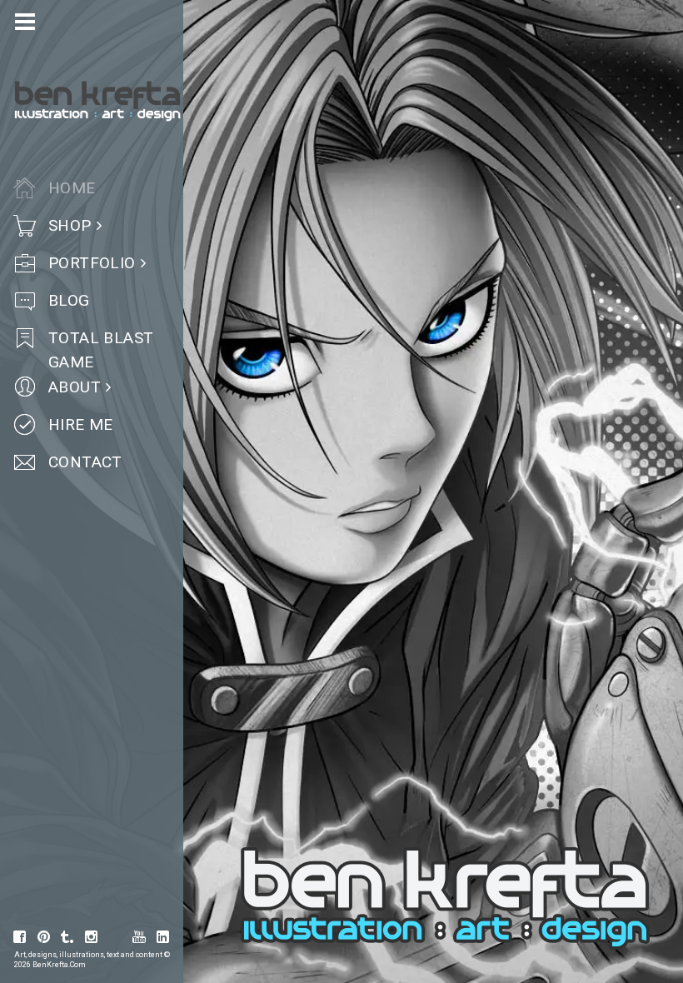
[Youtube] (139, 937)
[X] (115, 937)
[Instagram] (91, 937)
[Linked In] (163, 937)
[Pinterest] (44, 937)
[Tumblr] (67, 937)
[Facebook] (20, 937)
